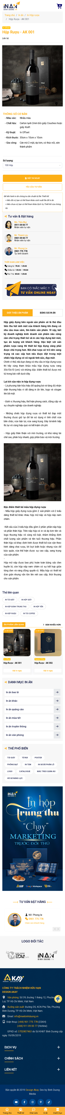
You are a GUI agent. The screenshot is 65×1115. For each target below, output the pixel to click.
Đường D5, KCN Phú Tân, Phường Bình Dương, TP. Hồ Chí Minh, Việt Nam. (31, 1008)
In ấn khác (11, 700)
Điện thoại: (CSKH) (26, 1021)
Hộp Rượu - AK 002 (43, 663)
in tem (28, 764)
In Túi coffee (29, 613)
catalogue (24, 771)
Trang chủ (10, 15)
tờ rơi (25, 758)
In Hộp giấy (26, 600)
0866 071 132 (35, 918)
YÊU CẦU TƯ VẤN (34, 187)
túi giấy (11, 758)
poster (38, 758)
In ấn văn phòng (15, 735)
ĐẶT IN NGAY (34, 178)
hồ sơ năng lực (15, 778)
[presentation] (55, 929)
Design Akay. (32, 1089)
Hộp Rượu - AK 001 (12, 663)
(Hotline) (24, 1026)
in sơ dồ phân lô (46, 764)
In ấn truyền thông (16, 726)
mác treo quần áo (46, 771)
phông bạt (12, 764)
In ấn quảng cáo (15, 709)
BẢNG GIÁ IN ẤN (47, 313)
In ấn (20, 15)
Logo (9, 771)
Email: (22, 1016)
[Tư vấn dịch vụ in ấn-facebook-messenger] (32, 289)
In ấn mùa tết (13, 717)
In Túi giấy (9, 600)
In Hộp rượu (33, 15)
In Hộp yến (38, 607)
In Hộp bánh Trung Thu (15, 607)
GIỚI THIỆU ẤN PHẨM (17, 313)
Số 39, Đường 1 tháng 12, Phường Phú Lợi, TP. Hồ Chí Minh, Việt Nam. (31, 999)
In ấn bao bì (12, 692)
